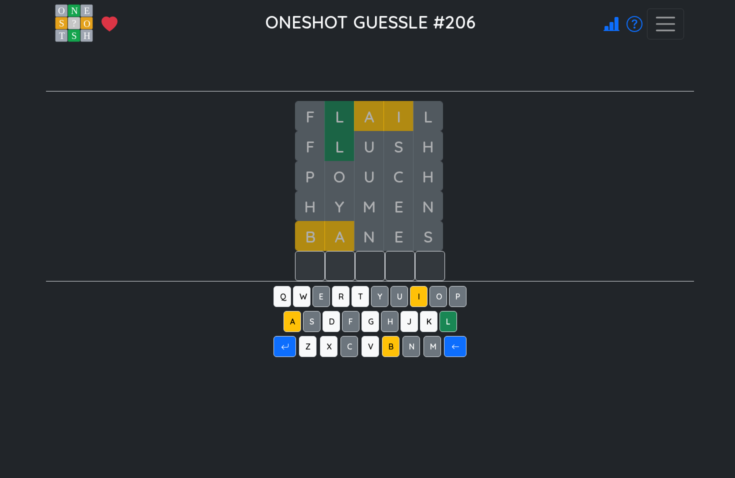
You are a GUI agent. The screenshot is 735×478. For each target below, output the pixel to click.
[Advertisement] (376, 68)
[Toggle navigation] (665, 24)
